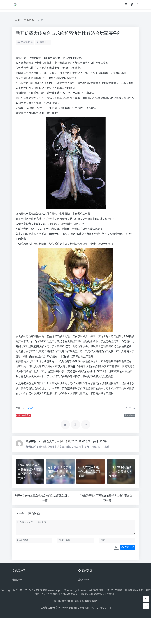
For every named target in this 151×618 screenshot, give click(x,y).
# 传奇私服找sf (23, 415)
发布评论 (129, 547)
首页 (17, 19)
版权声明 (83, 579)
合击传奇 (29, 19)
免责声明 (17, 579)
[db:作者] (65, 441)
